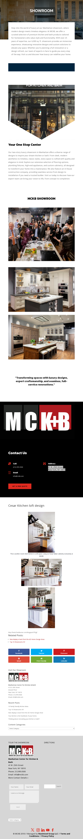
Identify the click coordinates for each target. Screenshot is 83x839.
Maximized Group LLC (48, 833)
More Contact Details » (18, 777)
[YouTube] (48, 830)
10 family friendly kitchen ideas (18, 706)
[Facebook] (53, 830)
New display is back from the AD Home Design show (25, 713)
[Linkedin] (43, 830)
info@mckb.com (18, 697)
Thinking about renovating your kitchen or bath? (24, 719)
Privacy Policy (47, 836)
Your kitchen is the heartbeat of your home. (22, 716)
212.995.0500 (17, 695)
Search (58, 786)
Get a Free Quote (19, 486)
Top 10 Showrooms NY (16, 710)
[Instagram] (38, 830)
